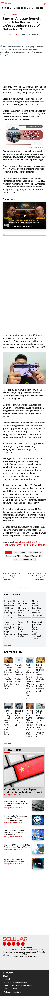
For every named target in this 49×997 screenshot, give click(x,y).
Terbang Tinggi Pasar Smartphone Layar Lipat (19, 717)
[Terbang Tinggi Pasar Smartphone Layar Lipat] (19, 706)
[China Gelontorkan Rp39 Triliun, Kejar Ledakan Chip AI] (24, 771)
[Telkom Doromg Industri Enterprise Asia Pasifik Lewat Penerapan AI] (38, 834)
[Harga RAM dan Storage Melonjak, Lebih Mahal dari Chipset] (38, 805)
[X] (10, 40)
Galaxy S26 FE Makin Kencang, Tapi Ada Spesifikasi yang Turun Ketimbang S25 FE (40, 723)
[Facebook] (5, 40)
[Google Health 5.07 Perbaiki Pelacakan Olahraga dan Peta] (19, 660)
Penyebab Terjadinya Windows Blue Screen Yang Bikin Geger (12, 577)
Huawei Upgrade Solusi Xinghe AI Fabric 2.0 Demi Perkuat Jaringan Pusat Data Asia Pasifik (30, 723)
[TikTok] (13, 944)
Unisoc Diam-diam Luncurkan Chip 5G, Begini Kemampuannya (9, 629)
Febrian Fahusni (14, 35)
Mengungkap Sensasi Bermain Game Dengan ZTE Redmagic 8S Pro (37, 630)
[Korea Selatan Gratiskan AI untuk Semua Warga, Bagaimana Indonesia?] (38, 820)
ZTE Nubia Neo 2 (27, 559)
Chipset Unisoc (20, 552)
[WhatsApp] (16, 40)
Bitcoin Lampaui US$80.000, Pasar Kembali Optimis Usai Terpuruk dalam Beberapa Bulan (40, 678)
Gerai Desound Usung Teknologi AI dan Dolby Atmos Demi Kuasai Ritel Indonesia (8, 723)
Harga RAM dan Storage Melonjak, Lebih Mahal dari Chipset (16, 803)
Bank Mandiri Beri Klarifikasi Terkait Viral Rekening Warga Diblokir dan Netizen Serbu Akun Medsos (30, 681)
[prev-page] (5, 644)
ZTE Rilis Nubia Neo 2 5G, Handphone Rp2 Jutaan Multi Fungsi (23, 608)
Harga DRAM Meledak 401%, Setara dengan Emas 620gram (17, 846)
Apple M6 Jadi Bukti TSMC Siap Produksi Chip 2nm (16, 860)
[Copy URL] (22, 40)
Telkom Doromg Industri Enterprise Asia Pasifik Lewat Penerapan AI (16, 832)
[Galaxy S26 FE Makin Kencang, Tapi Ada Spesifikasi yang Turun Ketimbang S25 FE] (40, 706)
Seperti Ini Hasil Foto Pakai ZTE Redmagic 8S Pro (23, 629)
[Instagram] (9, 944)
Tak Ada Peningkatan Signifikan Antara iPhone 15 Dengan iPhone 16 (36, 577)
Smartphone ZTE (13, 556)
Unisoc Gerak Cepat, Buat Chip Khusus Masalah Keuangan (37, 608)
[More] (28, 40)
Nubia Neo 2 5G (35, 552)
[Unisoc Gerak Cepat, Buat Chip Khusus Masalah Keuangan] (45, 602)
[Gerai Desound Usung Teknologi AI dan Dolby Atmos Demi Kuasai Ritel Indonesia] (8, 706)
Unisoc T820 (36, 556)
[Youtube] (23, 944)
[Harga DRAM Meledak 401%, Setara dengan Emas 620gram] (38, 849)
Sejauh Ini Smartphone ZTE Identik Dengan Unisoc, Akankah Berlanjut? (24, 543)
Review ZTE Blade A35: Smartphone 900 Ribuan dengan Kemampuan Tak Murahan (10, 609)
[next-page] (9, 644)
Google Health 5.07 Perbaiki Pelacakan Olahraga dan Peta (19, 674)
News (14, 15)
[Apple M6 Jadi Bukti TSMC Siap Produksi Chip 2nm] (38, 863)
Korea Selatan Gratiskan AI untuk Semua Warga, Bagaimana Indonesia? (15, 818)
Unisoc (26, 556)
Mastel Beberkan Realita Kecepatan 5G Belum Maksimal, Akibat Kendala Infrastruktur (8, 677)
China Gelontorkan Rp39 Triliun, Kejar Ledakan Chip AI (23, 791)
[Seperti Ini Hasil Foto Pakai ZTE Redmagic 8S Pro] (31, 623)
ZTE (15, 559)
